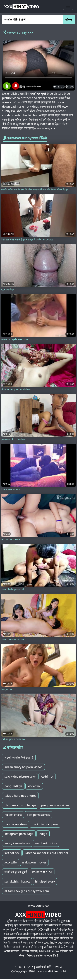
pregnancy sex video (55, 805)
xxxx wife (10, 862)
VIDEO (21, 6)
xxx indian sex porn (45, 824)
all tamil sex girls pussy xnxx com (26, 891)
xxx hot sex (11, 853)
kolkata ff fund (42, 872)
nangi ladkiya (13, 786)
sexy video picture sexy (19, 777)
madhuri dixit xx (46, 843)
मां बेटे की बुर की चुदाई (15, 872)
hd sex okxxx (13, 815)
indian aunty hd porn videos (23, 767)
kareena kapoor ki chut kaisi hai (46, 853)
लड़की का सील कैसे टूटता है (18, 757)
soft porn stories (38, 815)
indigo (43, 834)
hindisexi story (45, 881)
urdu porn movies (34, 862)
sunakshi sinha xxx (17, 881)
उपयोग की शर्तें (43, 967)
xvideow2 (34, 786)
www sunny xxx (38, 906)
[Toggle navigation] (68, 6)
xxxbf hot (47, 777)
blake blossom (49, 951)
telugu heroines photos (20, 796)
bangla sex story (15, 824)
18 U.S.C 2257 (24, 967)
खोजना (69, 19)
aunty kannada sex (17, 843)
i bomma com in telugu (20, 805)
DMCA (58, 967)
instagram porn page (18, 834)
